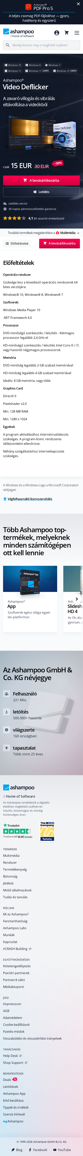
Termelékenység (15, 869)
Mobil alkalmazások (17, 890)
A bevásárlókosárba (44, 180)
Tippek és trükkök (16, 1107)
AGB (6, 1011)
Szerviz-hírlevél (14, 1114)
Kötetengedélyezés (17, 966)
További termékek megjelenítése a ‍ (41, 233)
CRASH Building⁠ (15, 949)
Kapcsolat (10, 942)
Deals (9, 1079)
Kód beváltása (13, 1100)
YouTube (64, 1150)
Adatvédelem (12, 1018)
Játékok (8, 883)
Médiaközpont (13, 987)
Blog (19, 1150)
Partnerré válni (14, 980)
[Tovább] (76, 599)
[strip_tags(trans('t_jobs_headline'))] (47, 831)
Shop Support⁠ (13, 1063)
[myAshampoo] (56, 32)
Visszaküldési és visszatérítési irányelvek (32, 1038)
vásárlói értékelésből (46, 218)
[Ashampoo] (19, 787)
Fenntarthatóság (15, 921)
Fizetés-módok (13, 1031)
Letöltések (10, 1087)
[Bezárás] (78, 4)
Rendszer (10, 862)
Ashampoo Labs (14, 928)
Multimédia (11, 856)
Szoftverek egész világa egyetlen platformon (29, 614)
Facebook (40, 1150)
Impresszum (12, 1004)
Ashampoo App (14, 1093)
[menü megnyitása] (76, 32)
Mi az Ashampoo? (16, 914)
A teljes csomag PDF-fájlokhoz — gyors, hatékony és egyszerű (39, 18)
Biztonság (10, 876)
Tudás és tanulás (15, 897)
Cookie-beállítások (16, 1025)
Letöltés (43, 192)
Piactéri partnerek (16, 973)
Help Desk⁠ (10, 1056)
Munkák (8, 935)
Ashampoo (13, 1121)
